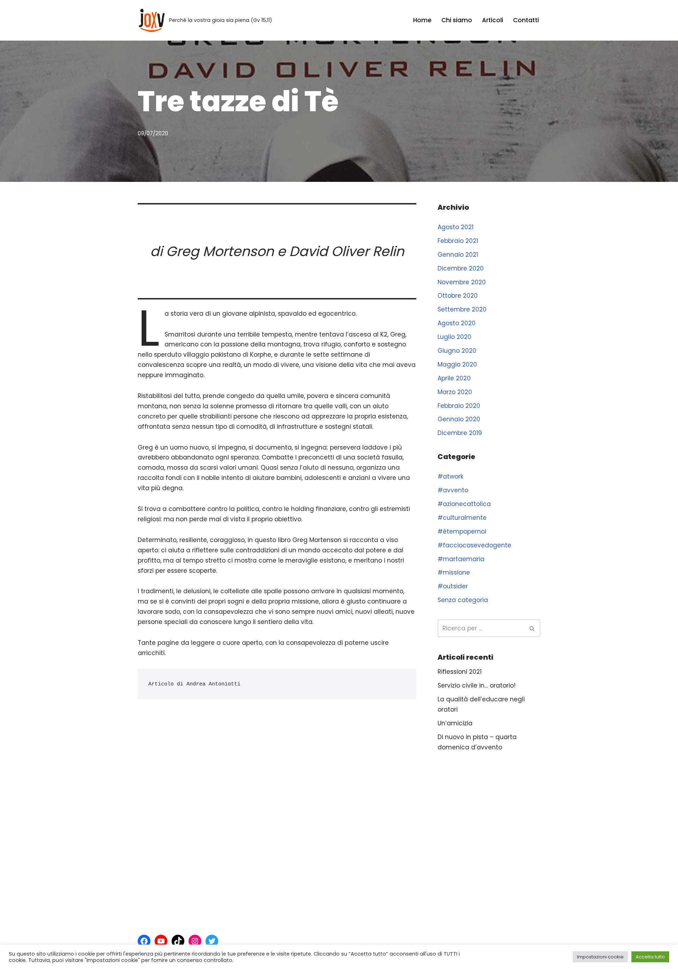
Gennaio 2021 (458, 254)
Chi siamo (456, 20)
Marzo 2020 (455, 392)
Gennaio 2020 (459, 419)
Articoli (492, 20)
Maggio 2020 (457, 364)
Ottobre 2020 (458, 295)
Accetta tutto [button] (650, 956)
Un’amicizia (455, 723)
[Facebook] (144, 941)
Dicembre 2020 (461, 268)
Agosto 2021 (456, 227)
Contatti (526, 20)
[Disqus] (277, 808)
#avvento (453, 490)
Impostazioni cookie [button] (600, 956)
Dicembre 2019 (460, 433)
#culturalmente (462, 517)
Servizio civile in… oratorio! (477, 685)
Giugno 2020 (457, 350)
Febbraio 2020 (459, 406)
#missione (454, 572)
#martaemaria (461, 559)
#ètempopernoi (462, 531)
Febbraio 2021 (458, 241)
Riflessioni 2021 (460, 671)
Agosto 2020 (457, 323)
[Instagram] (195, 941)
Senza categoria (463, 600)
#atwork (450, 476)
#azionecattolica (464, 504)
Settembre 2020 (462, 309)
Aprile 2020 (454, 378)
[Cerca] (532, 628)
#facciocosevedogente (474, 545)
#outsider (453, 586)
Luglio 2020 (454, 337)
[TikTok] (178, 941)
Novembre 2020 (462, 282)
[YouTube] (161, 941)
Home (422, 20)
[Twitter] (212, 941)
